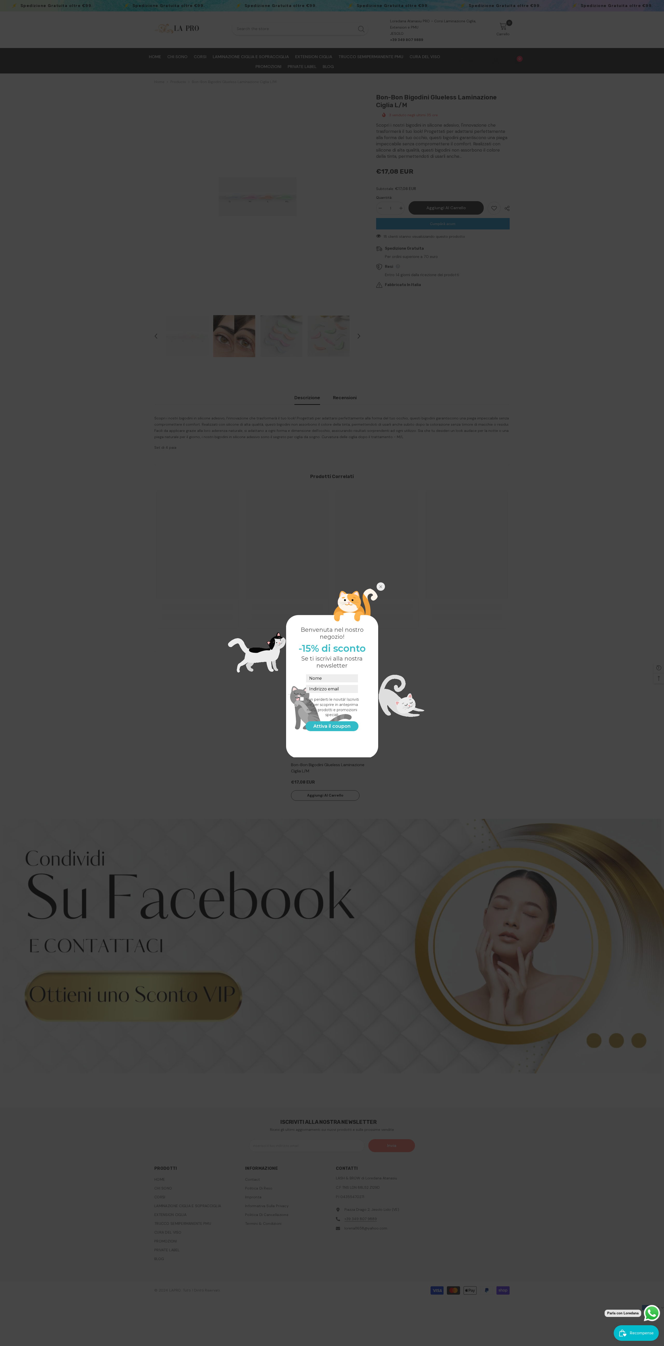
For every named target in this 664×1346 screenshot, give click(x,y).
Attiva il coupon (332, 726)
